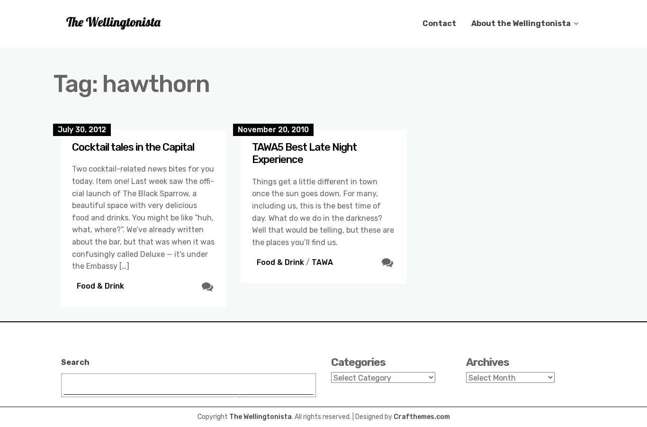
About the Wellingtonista (521, 23)
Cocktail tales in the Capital (133, 147)
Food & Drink (100, 286)
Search (75, 362)
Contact (439, 23)
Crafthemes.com (422, 417)
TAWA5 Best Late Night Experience (304, 153)
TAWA (322, 262)
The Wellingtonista (260, 417)
